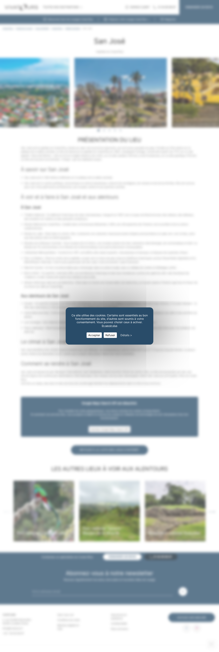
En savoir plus (109, 325)
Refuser (110, 335)
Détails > (126, 335)
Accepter (94, 335)
